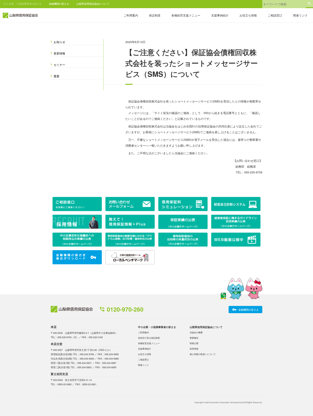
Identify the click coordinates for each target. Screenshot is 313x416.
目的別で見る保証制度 (149, 337)
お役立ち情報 (248, 15)
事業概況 (194, 337)
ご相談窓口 (275, 15)
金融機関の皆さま (59, 3)
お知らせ (59, 42)
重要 (56, 76)
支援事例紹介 (220, 15)
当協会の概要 (196, 332)
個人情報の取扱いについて (203, 354)
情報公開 (194, 343)
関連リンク (300, 15)
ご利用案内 (131, 15)
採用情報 (194, 348)
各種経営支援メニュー (185, 15)
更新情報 (59, 53)
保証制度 (154, 15)
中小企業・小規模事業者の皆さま (23, 3)
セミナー (59, 65)
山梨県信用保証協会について (92, 3)
